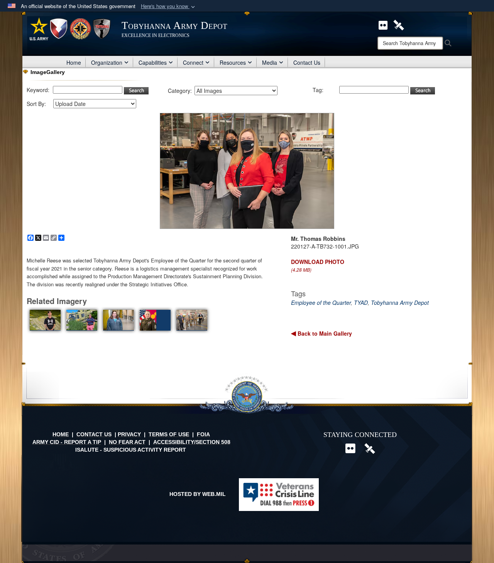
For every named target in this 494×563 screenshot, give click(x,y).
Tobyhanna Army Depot (400, 302)
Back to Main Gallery (324, 333)
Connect (193, 62)
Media (269, 62)
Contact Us (306, 62)
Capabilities (153, 62)
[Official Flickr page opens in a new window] (383, 24)
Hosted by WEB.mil (197, 494)
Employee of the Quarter (321, 302)
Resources (233, 62)
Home (73, 62)
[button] (168, 6)
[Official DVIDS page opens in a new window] (398, 24)
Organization (106, 62)
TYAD (361, 302)
